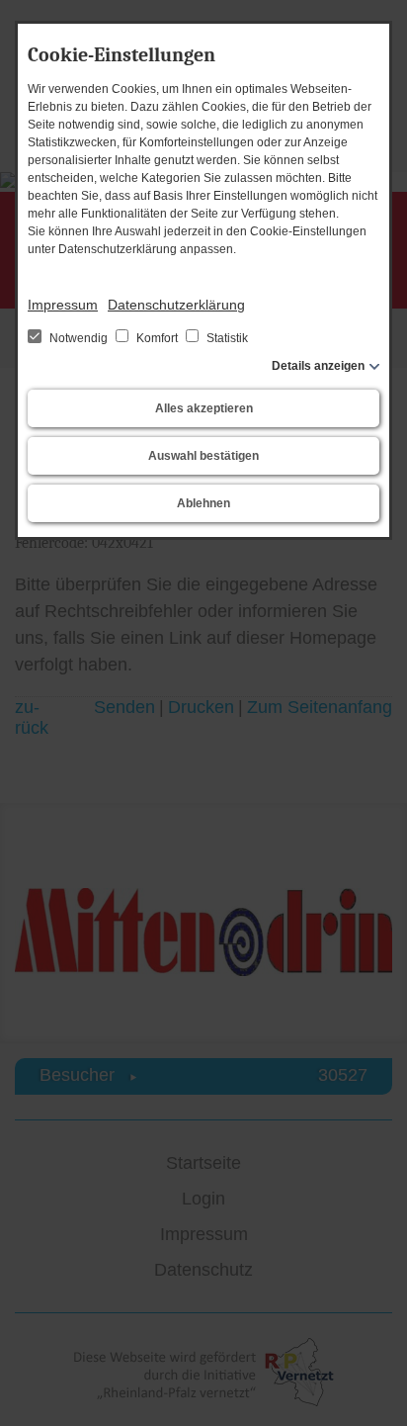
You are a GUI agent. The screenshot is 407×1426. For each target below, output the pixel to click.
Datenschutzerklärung (176, 304)
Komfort (157, 338)
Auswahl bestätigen (203, 456)
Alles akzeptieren (204, 408)
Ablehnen (203, 503)
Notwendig (78, 338)
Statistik (226, 338)
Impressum (63, 304)
